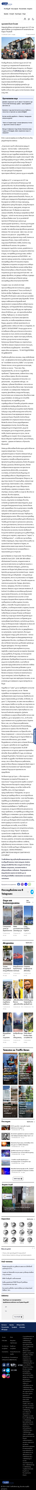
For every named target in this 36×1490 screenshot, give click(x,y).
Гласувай (17, 1317)
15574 (14, 1083)
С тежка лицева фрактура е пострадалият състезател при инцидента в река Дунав (21, 1161)
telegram (25, 884)
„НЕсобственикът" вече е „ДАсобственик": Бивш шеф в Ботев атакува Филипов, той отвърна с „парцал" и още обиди (20, 1002)
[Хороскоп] (18, 1243)
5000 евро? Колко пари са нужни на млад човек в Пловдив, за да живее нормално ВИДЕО (28, 1035)
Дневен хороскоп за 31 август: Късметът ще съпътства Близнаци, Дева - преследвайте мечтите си (22, 1152)
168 (23, 1130)
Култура (18, 14)
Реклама (4, 1341)
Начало (4, 1325)
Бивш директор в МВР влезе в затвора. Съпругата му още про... (15, 1283)
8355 (23, 1007)
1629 (23, 1172)
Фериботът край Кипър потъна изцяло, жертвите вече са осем (18, 969)
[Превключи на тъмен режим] (33, 19)
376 (23, 1147)
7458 (26, 975)
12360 (5, 975)
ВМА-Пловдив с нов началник (11, 1278)
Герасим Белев (31, 34)
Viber (22, 884)
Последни (5, 1121)
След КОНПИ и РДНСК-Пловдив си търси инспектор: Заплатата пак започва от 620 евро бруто (28, 929)
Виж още (17, 1179)
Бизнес (29, 9)
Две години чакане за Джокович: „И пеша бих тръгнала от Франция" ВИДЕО (9, 1073)
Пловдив (7, 9)
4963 (26, 1042)
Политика (22, 9)
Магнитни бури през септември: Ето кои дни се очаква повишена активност (22, 1145)
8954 (5, 1009)
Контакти (5, 1352)
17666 (14, 1116)
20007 (13, 1211)
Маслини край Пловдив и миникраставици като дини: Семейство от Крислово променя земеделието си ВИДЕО (26, 1104)
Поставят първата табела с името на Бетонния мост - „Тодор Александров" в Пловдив (8, 1002)
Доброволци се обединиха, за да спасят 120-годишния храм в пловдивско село (18, 1035)
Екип (11, 1337)
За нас (4, 1337)
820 (23, 1163)
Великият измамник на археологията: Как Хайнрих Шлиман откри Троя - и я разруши (22, 1136)
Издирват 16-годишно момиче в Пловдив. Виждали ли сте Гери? (7, 1035)
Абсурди (4, 1329)
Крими (6, 14)
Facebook (18, 884)
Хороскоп (5, 1219)
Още (24, 14)
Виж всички (28, 901)
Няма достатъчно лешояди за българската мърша (18, 929)
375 (23, 1137)
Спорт (11, 14)
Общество (21, 1325)
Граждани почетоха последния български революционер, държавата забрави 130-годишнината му (25, 1071)
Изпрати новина (34, 736)
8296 (5, 1042)
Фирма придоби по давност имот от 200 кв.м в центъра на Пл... (17, 1268)
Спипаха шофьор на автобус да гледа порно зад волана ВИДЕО (28, 969)
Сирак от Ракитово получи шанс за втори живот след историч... (18, 1273)
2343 (5, 935)
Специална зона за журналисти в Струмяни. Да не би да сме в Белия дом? (7, 929)
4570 (15, 1042)
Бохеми (22, 1327)
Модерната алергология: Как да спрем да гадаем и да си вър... (16, 1208)
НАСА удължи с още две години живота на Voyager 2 (20, 1127)
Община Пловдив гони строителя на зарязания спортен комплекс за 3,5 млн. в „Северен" (10, 1105)
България (14, 9)
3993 (34, 1007)
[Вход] (25, 20)
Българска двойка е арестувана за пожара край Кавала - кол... (17, 1289)
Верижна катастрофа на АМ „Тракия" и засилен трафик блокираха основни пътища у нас (22, 1170)
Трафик (14, 1327)
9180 (30, 1083)
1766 (15, 975)
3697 (26, 935)
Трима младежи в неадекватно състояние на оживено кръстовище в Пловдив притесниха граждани (8, 969)
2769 (15, 935)
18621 (30, 1116)
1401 (23, 1154)
